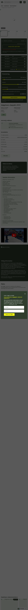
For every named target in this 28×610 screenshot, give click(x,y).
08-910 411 (6, 304)
